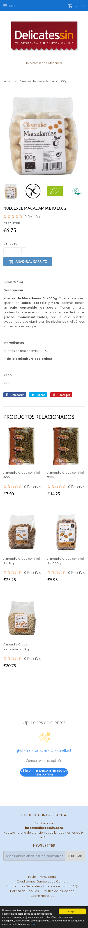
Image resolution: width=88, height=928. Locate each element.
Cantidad (10, 243)
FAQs (75, 886)
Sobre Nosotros (42, 895)
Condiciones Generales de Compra (42, 881)
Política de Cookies (24, 891)
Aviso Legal (48, 876)
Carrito (79, 5)
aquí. (33, 924)
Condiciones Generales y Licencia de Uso (36, 886)
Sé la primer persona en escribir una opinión (44, 772)
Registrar (75, 856)
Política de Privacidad (58, 891)
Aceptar (72, 911)
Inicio (7, 81)
